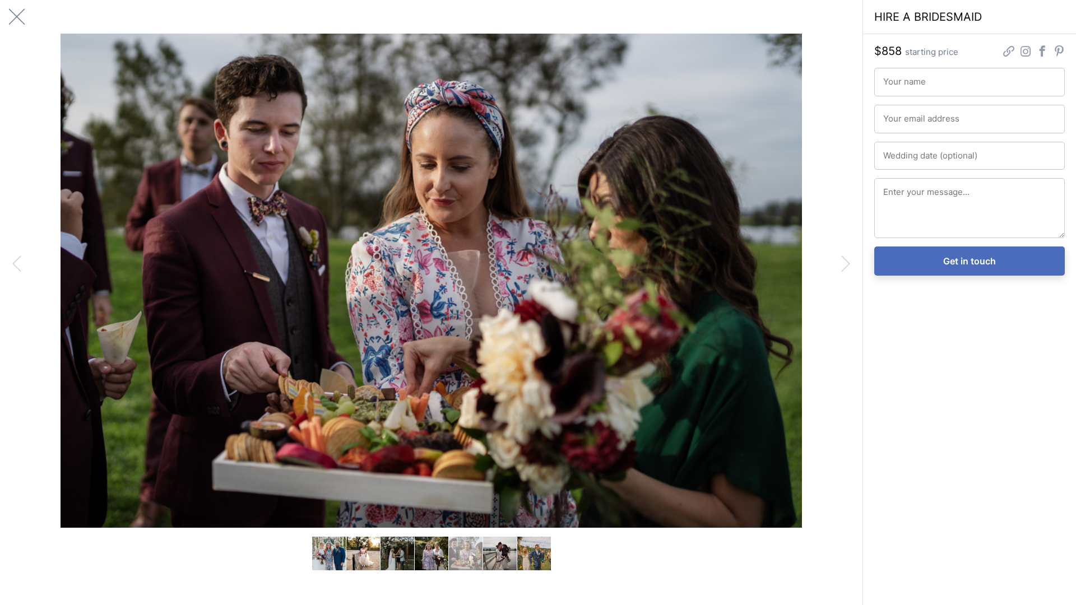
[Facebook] (1042, 52)
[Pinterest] (1059, 52)
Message (897, 187)
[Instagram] (1025, 52)
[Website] (1008, 52)
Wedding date (904, 151)
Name (892, 77)
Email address (904, 114)
